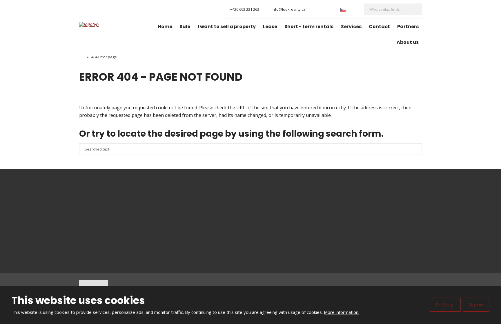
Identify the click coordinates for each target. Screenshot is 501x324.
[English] (352, 9)
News (267, 230)
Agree (476, 304)
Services (351, 26)
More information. (341, 312)
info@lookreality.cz (116, 210)
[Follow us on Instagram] (324, 9)
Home (165, 26)
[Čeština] (343, 9)
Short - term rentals (308, 26)
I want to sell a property (227, 26)
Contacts (270, 250)
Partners (408, 26)
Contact (379, 26)
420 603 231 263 (110, 217)
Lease (270, 26)
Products (270, 210)
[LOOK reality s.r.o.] (81, 57)
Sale (184, 26)
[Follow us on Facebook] (314, 9)
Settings (445, 304)
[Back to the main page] (101, 24)
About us (408, 42)
